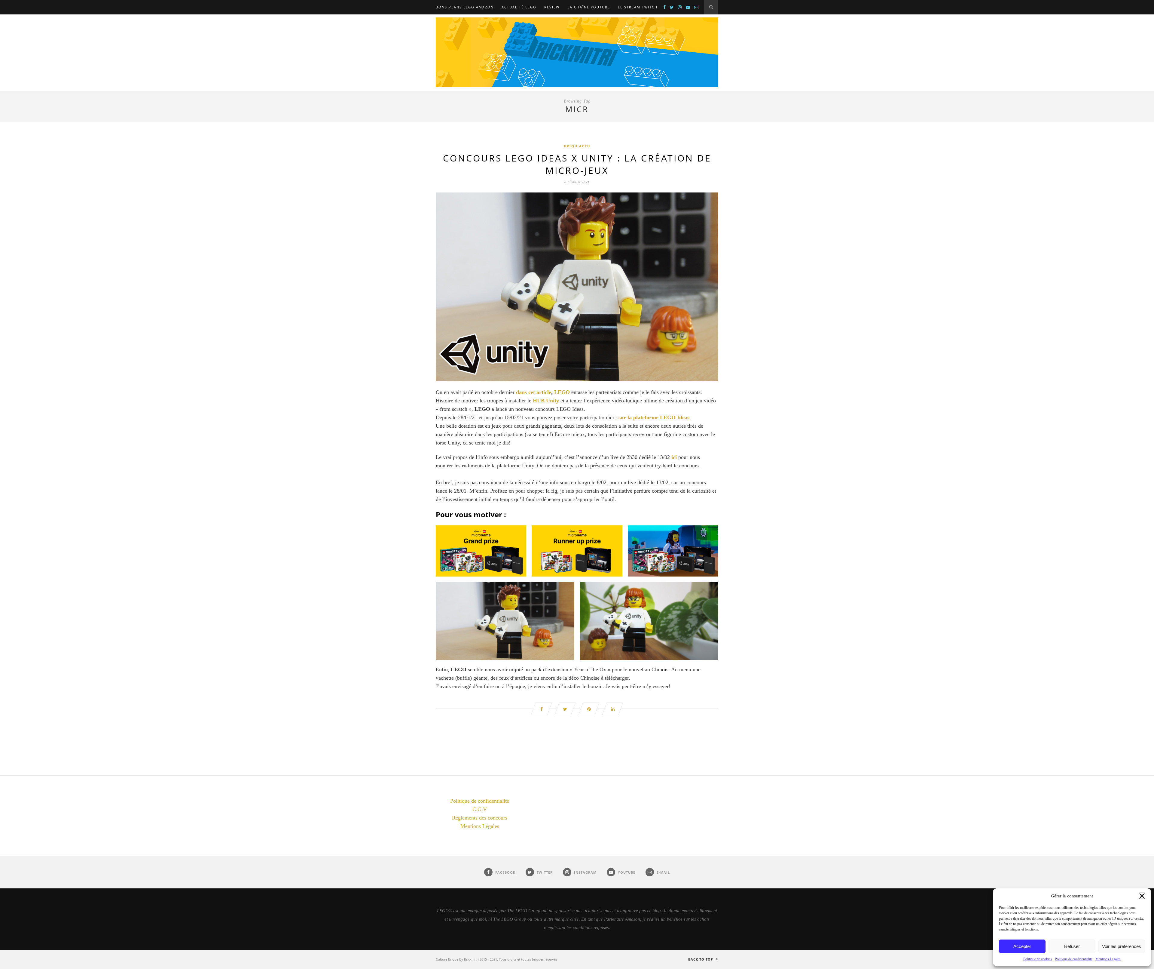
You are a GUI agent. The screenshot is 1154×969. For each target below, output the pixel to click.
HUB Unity (546, 401)
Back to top (701, 959)
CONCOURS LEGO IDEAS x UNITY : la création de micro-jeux (577, 164)
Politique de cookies (1037, 959)
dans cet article (533, 392)
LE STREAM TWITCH (638, 7)
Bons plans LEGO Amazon (465, 7)
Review (552, 7)
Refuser (1072, 946)
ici (674, 457)
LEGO (562, 392)
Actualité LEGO (519, 7)
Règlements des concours (479, 818)
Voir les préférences (1121, 946)
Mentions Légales (1108, 959)
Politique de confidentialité (1073, 959)
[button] (1142, 896)
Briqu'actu (577, 146)
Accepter (1022, 946)
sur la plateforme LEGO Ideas (653, 417)
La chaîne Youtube (588, 7)
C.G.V (479, 809)
